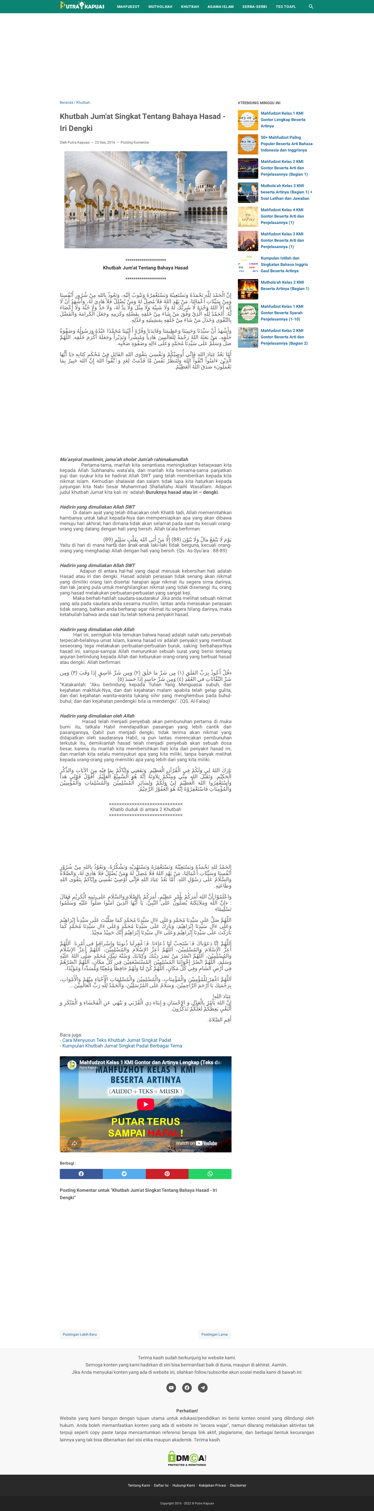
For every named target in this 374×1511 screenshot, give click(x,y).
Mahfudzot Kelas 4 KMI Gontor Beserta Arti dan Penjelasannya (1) (282, 216)
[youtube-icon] (171, 1388)
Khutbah (190, 7)
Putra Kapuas (204, 1503)
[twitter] (124, 1174)
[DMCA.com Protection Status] (187, 1459)
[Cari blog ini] (311, 7)
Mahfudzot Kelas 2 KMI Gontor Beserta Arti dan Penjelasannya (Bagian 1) (284, 168)
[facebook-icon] (187, 1388)
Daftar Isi (161, 1485)
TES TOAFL (286, 7)
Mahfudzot (128, 7)
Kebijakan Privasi (212, 1485)
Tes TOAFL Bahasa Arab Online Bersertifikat (129, 840)
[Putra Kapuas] (84, 6)
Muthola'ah (160, 7)
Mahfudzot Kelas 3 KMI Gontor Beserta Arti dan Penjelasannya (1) (282, 240)
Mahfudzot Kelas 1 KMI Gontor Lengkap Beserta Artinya (283, 119)
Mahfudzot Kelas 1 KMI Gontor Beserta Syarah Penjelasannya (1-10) (282, 313)
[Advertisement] (187, 56)
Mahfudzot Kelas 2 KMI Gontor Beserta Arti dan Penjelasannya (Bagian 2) (284, 337)
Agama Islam (221, 7)
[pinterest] (167, 1174)
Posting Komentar (135, 142)
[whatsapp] (210, 1174)
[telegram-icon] (203, 1388)
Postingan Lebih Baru (80, 1334)
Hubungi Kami (183, 1485)
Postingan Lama (215, 1334)
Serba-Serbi (254, 7)
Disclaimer (238, 1485)
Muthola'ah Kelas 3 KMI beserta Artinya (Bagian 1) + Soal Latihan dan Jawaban (286, 192)
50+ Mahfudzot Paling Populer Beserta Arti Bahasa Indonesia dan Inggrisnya (287, 143)
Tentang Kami (139, 1485)
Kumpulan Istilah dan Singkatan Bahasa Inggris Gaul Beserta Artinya (284, 264)
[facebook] (81, 1174)
